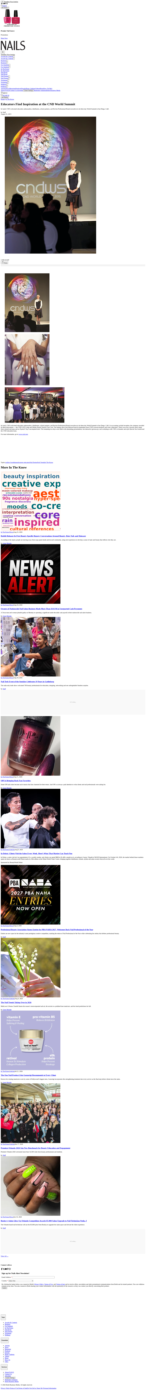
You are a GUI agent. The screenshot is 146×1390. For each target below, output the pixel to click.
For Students (5, 65)
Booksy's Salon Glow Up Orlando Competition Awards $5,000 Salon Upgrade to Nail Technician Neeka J (44, 1221)
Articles (15, 2)
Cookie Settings (28, 90)
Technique (4, 80)
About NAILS (5, 90)
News (7, 88)
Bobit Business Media (53, 90)
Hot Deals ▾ (5, 7)
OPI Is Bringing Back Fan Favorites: (16, 781)
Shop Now (4, 38)
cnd (6, 462)
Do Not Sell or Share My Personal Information (41, 1388)
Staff (4, 689)
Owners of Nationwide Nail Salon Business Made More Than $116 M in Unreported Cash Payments (41, 609)
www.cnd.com (23, 434)
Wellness (3, 84)
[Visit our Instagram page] (7, 4)
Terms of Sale (22, 1388)
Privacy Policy (5, 1388)
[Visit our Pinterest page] (5, 4)
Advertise (20, 90)
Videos (37, 88)
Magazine (12, 88)
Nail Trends (41, 462)
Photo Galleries (30, 88)
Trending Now (8, 2)
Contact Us (13, 90)
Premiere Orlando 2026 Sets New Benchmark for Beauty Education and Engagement (35, 1148)
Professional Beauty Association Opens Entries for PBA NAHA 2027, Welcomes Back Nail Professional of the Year (47, 930)
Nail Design (4, 76)
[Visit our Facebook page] (1, 4)
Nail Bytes (4, 72)
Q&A (50, 88)
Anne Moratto (7, 543)
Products (18, 88)
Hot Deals (5, 97)
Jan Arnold (11, 462)
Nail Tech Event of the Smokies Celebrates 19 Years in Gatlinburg (27, 682)
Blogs (41, 88)
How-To (46, 88)
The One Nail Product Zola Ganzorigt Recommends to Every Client (28, 1075)
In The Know (5, 69)
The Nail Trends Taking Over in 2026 (16, 1002)
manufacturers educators (22, 462)
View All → (4, 1256)
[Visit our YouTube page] (4, 4)
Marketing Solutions (40, 90)
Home (3, 99)
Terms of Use (14, 1388)
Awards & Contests (7, 56)
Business (3, 61)
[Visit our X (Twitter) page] (3, 4)
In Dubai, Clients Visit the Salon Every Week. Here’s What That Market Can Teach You (36, 853)
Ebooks (23, 88)
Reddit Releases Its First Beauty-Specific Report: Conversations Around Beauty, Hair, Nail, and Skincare (43, 536)
